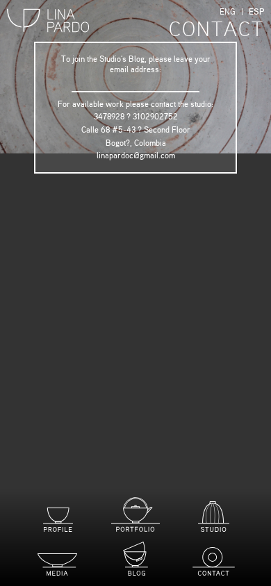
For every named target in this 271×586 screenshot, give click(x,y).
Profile (58, 520)
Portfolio (135, 514)
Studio (213, 516)
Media (58, 564)
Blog (135, 559)
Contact (213, 561)
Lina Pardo (48, 21)
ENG (228, 12)
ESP (256, 12)
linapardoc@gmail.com (136, 155)
